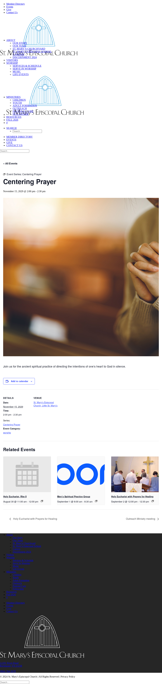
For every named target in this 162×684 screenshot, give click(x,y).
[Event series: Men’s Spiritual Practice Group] (96, 501)
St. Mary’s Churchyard (29, 48)
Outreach (20, 108)
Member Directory (15, 4)
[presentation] (27, 474)
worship (7, 432)
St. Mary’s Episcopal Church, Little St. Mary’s (45, 404)
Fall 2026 (12, 119)
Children (19, 100)
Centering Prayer (11, 424)
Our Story (20, 43)
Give (8, 9)
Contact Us (12, 12)
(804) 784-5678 (8, 671)
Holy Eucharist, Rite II (15, 496)
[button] (11, 128)
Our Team (19, 46)
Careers (18, 54)
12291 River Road (9, 663)
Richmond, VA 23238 (11, 666)
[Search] (14, 151)
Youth (17, 102)
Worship (12, 63)
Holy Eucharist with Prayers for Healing (132, 496)
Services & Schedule (27, 65)
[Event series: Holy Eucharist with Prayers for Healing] (153, 501)
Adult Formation (25, 105)
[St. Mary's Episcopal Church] (81, 26)
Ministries (13, 97)
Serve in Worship (24, 68)
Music (17, 71)
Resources (13, 117)
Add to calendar (19, 381)
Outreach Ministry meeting (141, 519)
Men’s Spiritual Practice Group (73, 496)
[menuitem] (84, 4)
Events (9, 6)
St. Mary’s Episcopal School (32, 51)
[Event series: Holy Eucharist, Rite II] (42, 501)
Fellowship (21, 114)
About (10, 40)
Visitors (12, 60)
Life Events (21, 74)
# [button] (7, 122)
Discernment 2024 (25, 57)
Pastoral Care (23, 111)
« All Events (10, 163)
